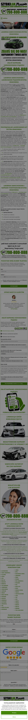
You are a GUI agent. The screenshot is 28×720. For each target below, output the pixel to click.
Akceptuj (14, 712)
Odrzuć (14, 717)
